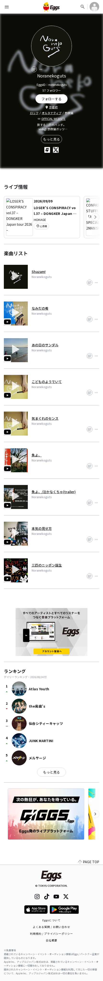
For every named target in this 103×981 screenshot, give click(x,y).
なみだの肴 (40, 308)
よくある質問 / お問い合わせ (51, 927)
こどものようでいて (47, 381)
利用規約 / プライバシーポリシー (51, 933)
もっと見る (51, 139)
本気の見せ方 (42, 528)
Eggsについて (51, 920)
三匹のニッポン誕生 (47, 565)
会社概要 (51, 940)
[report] (41, 69)
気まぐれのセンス (45, 418)
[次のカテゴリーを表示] (95, 217)
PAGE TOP (91, 861)
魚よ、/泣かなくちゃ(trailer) (54, 491)
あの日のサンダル (45, 345)
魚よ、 (37, 455)
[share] (34, 69)
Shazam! (39, 271)
